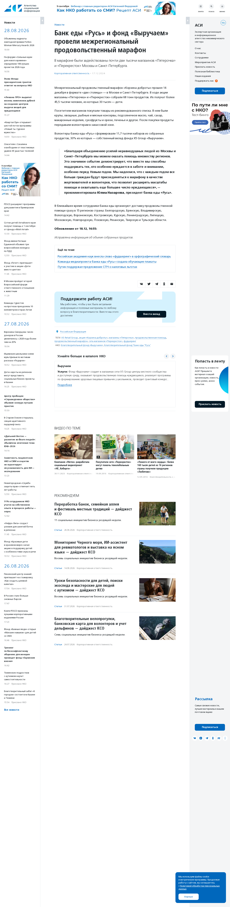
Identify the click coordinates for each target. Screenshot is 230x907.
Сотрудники (201, 57)
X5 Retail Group (69, 337)
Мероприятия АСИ (205, 62)
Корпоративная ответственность (71, 73)
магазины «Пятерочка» (121, 337)
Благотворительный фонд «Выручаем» (82, 345)
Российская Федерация (73, 331)
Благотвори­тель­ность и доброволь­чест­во (171, 477)
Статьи (58, 530)
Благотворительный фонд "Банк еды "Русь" (127, 345)
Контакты (200, 53)
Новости (59, 24)
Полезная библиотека (207, 71)
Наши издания (203, 76)
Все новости (11, 709)
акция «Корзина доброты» (93, 337)
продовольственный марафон (71, 341)
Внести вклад (151, 314)
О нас (198, 48)
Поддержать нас (204, 80)
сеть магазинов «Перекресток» (105, 341)
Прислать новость (205, 66)
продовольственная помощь (150, 337)
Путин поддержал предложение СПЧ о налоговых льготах (97, 266)
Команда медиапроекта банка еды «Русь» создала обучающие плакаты (107, 261)
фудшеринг (130, 341)
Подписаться (210, 90)
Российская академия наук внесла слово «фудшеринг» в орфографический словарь (114, 256)
